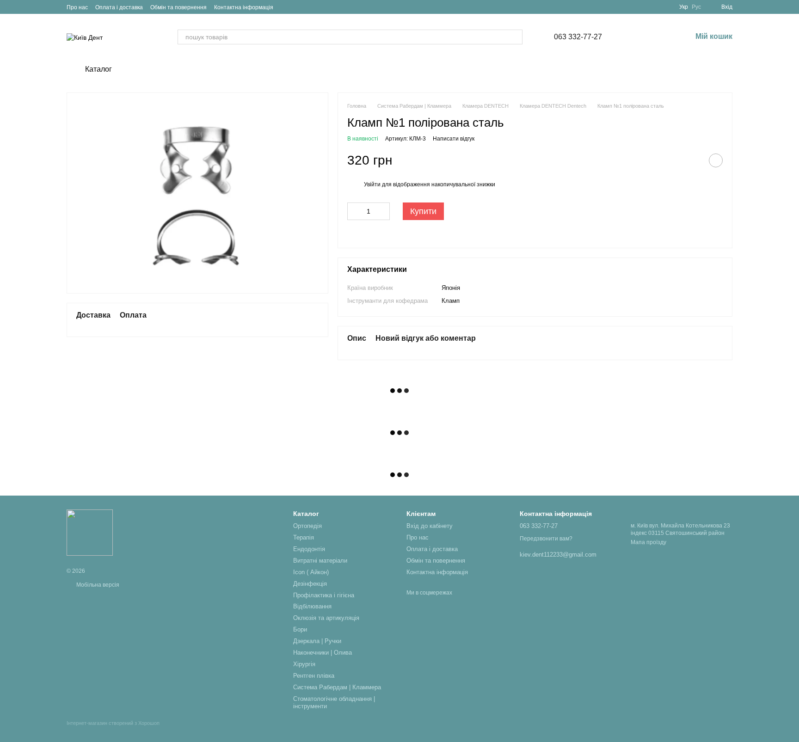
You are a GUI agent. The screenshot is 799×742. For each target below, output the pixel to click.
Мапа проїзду (648, 542)
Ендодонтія (309, 549)
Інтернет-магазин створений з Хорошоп (113, 723)
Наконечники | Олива (322, 652)
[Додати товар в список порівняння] (693, 160)
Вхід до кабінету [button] (429, 525)
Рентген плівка (313, 675)
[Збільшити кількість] (382, 211)
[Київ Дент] (90, 532)
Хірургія (304, 664)
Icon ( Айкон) (311, 572)
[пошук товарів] (515, 37)
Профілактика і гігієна (323, 595)
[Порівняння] (636, 37)
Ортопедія (307, 525)
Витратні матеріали (320, 560)
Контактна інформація (243, 7)
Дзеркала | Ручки (317, 641)
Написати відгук (453, 138)
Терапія (303, 537)
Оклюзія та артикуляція (326, 617)
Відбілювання (312, 606)
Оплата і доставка (119, 7)
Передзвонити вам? (546, 538)
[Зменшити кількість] (354, 211)
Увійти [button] (372, 184)
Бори (300, 629)
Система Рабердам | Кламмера (337, 687)
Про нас (77, 7)
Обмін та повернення (178, 7)
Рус (696, 7)
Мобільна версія (97, 585)
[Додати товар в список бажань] (716, 160)
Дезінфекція (310, 583)
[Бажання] (660, 37)
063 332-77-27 (578, 37)
